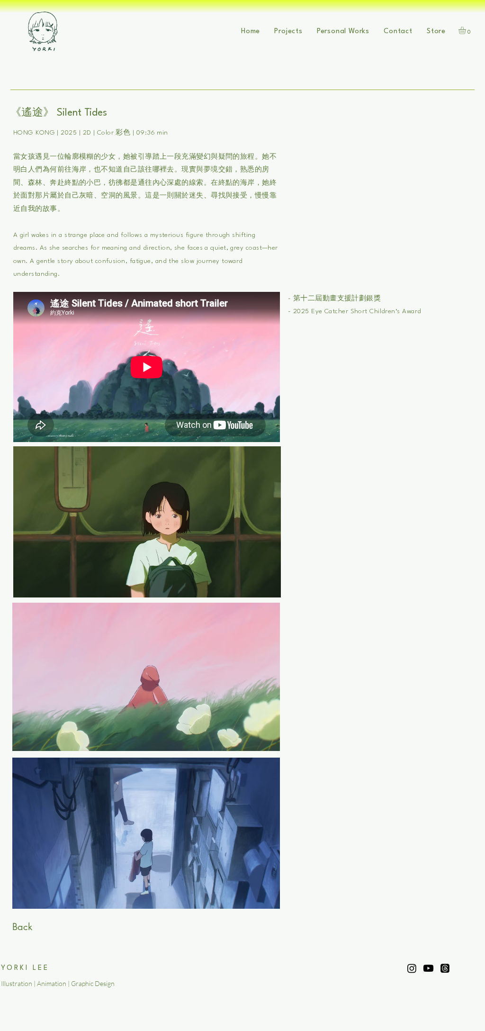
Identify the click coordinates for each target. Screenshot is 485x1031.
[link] (466, 30)
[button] (288, 31)
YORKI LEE (25, 968)
